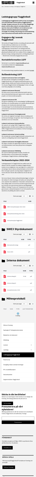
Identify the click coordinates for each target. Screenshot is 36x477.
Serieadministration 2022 (13, 290)
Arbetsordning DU (11, 276)
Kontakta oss (7, 447)
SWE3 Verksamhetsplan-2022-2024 (16, 207)
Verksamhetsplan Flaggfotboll (14, 220)
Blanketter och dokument (10, 335)
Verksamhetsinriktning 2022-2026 (15, 213)
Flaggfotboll (21, 2)
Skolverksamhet (7, 374)
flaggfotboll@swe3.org (22, 63)
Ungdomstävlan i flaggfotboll (11, 379)
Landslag (5, 350)
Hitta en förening (8, 325)
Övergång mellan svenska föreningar (13, 364)
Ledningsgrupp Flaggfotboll (11, 355)
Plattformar (6, 360)
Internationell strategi (12, 245)
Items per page (17, 196)
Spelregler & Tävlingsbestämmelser (13, 330)
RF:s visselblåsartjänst (9, 369)
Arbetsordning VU (11, 283)
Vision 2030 (10, 252)
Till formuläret (7, 403)
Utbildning (6, 340)
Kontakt (31, 70)
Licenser (5, 345)
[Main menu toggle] (33, 2)
